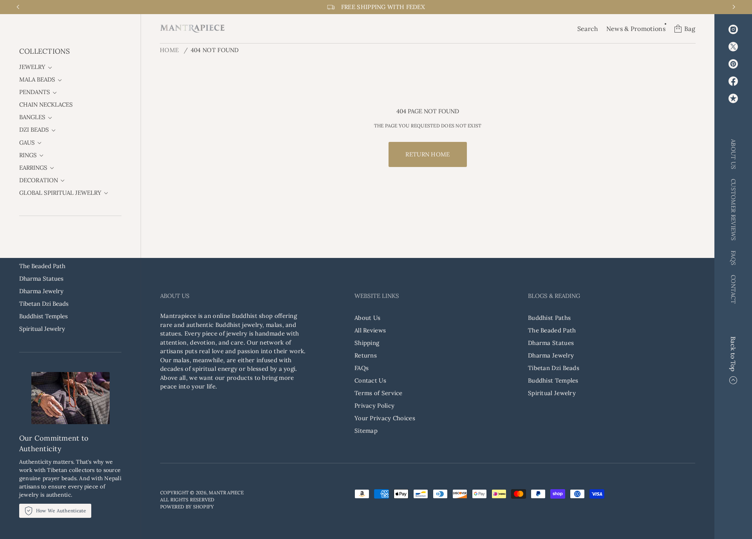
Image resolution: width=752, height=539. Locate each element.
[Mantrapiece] (192, 29)
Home (169, 50)
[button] (587, 28)
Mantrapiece (226, 492)
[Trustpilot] (733, 98)
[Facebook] (733, 81)
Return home (427, 154)
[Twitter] (733, 46)
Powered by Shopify (187, 507)
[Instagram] (733, 29)
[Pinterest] (733, 64)
